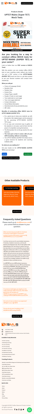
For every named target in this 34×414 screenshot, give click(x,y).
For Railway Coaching (6, 356)
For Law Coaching (5, 344)
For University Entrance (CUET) (8, 354)
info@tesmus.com (9, 331)
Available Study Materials (27, 3)
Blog (3, 394)
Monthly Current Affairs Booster (8, 378)
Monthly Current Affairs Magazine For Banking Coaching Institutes (16, 362)
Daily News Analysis (6, 364)
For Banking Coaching (6, 342)
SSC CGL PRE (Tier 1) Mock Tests (8, 366)
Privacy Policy (5, 398)
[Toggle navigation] (2, 3)
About (3, 388)
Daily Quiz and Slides (6, 380)
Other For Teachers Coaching (10, 158)
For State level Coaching (7, 352)
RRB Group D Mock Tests (7, 368)
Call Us (4, 154)
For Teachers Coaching (7, 348)
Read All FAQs (16, 316)
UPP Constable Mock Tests (7, 374)
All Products (16, 211)
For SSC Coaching (5, 340)
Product (3, 390)
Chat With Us (28, 154)
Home (3, 386)
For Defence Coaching (6, 350)
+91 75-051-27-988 (9, 329)
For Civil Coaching (5, 346)
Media (3, 392)
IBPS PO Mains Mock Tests (7, 370)
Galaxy (3, 396)
